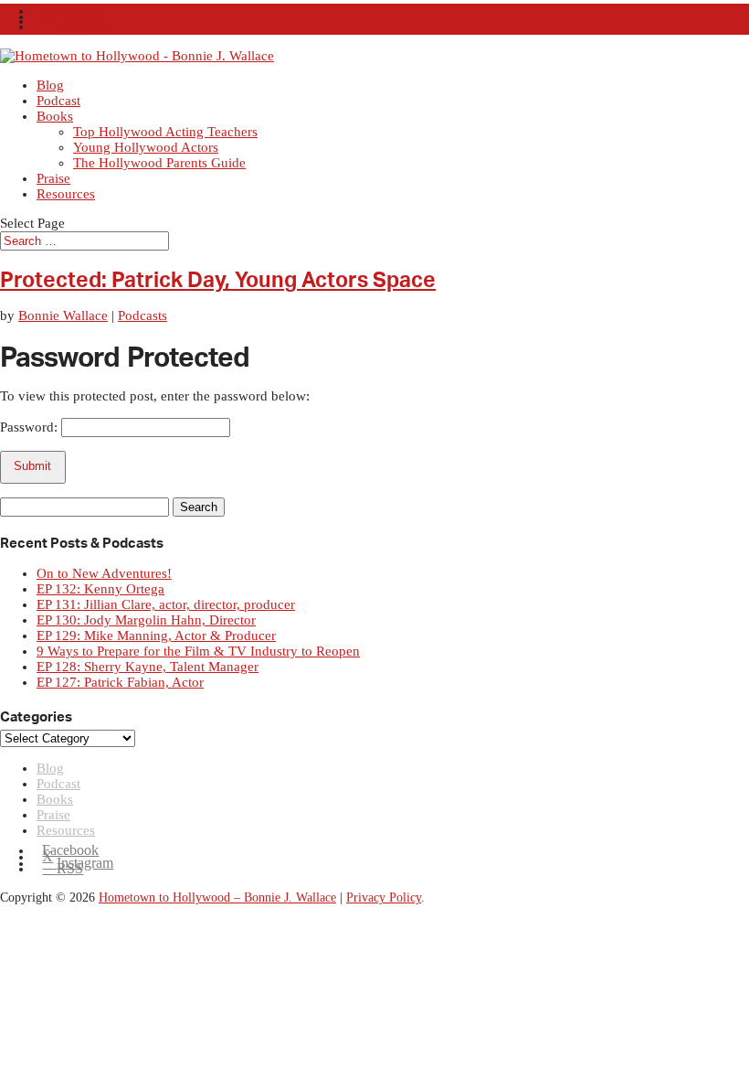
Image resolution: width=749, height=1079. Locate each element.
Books (55, 116)
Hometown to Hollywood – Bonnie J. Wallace (217, 897)
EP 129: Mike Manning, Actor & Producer (156, 635)
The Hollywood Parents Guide (159, 162)
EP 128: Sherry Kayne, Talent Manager (147, 666)
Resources (66, 194)
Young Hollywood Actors (145, 147)
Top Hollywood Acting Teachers (165, 131)
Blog (50, 85)
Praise (53, 178)
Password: (30, 427)
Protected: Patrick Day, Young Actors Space (218, 281)
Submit (32, 466)
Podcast (58, 100)
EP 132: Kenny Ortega (100, 589)
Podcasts (142, 315)
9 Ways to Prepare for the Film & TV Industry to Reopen (198, 651)
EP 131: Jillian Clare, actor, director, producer (166, 604)
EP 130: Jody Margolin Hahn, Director (146, 620)
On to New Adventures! (104, 573)
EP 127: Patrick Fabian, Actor (120, 682)
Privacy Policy (383, 897)
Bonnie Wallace (63, 315)
